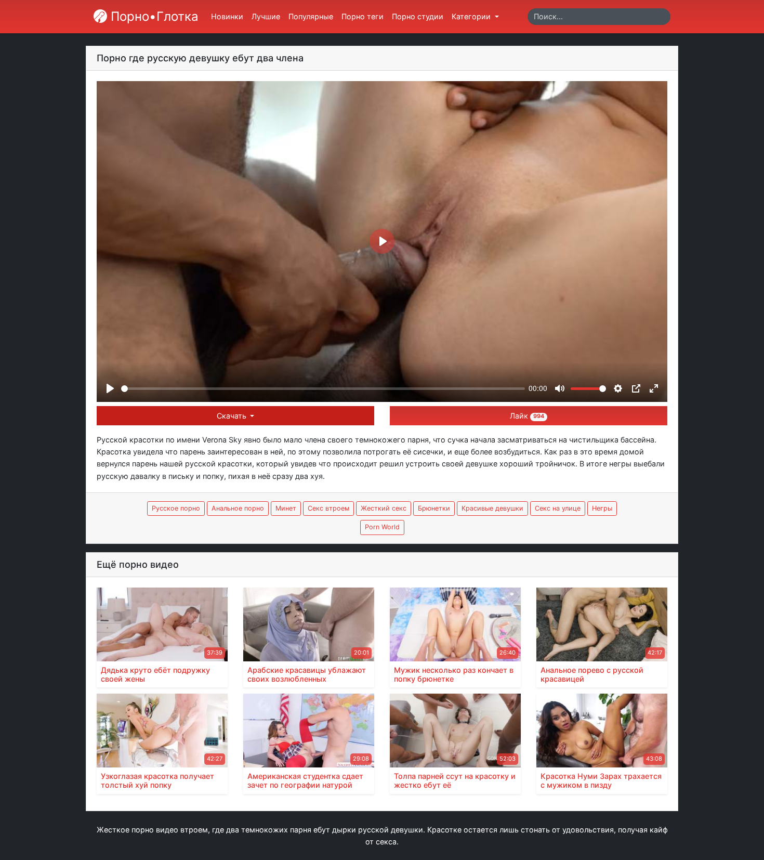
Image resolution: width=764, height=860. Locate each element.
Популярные (310, 16)
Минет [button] (285, 508)
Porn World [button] (382, 527)
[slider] (323, 389)
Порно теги (362, 16)
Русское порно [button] (176, 508)
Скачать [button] (232, 415)
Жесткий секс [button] (383, 508)
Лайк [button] (527, 415)
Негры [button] (602, 508)
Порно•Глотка (153, 16)
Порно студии (417, 16)
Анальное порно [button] (238, 508)
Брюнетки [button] (434, 508)
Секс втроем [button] (328, 508)
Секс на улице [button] (558, 508)
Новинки (227, 16)
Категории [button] (472, 16)
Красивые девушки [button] (492, 508)
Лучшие (266, 16)
